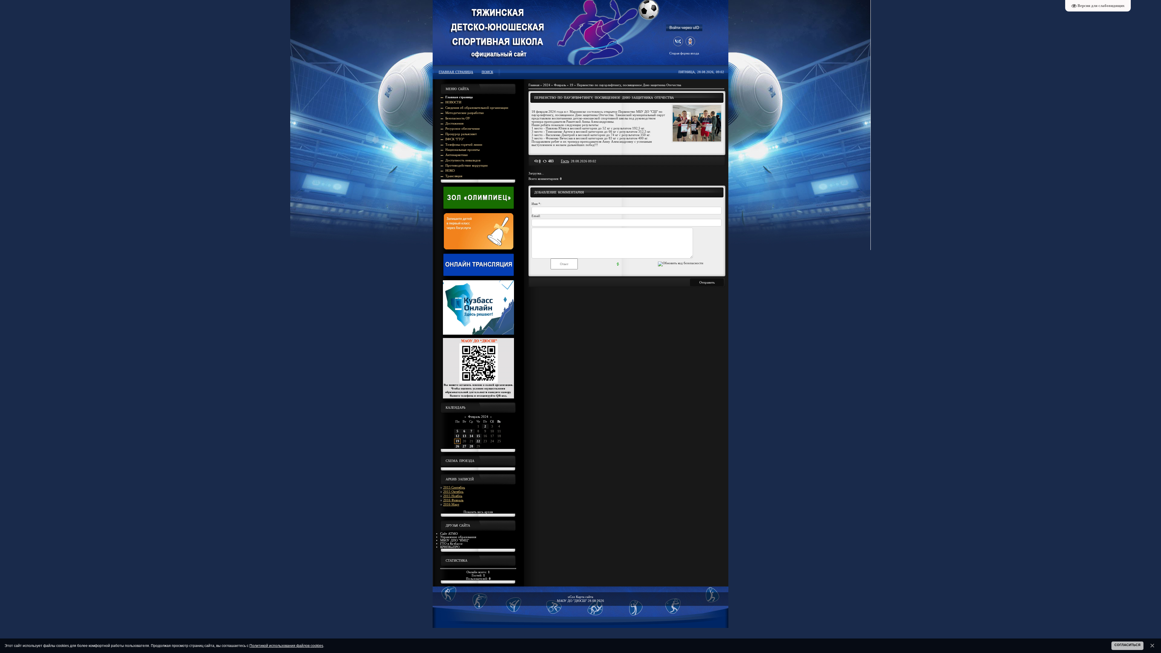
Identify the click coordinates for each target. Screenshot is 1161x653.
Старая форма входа (684, 53)
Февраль (560, 85)
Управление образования (458, 537)
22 (478, 441)
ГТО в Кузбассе (451, 543)
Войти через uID (684, 27)
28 (471, 446)
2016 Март (451, 504)
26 (457, 446)
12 (457, 436)
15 (478, 436)
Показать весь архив (478, 512)
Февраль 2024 (478, 416)
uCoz (571, 597)
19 (457, 441)
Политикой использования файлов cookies (286, 646)
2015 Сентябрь (454, 487)
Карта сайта (584, 597)
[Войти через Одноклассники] (690, 41)
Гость (565, 161)
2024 (546, 85)
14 (471, 436)
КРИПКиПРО (450, 547)
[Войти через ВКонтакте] (678, 41)
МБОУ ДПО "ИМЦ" (454, 540)
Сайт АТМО (449, 533)
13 (464, 436)
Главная (533, 85)
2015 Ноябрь (452, 496)
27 (464, 446)
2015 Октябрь (453, 491)
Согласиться (1127, 645)
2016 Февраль (453, 500)
